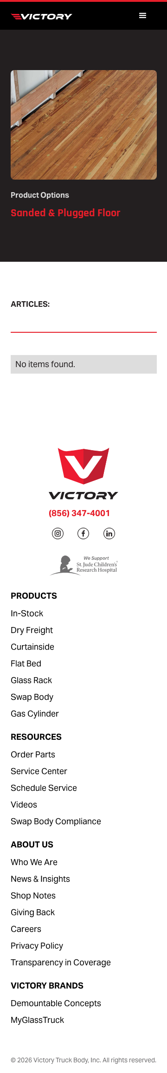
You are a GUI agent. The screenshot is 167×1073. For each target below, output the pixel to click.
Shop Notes (33, 895)
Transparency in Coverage (61, 962)
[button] (143, 16)
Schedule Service (44, 787)
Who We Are (34, 862)
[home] (44, 15)
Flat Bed (26, 663)
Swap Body (32, 697)
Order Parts (33, 754)
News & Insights (40, 878)
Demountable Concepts (56, 1003)
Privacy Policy (37, 945)
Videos (24, 804)
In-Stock (27, 613)
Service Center (39, 771)
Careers (26, 929)
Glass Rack (31, 680)
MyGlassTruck (37, 1020)
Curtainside (32, 646)
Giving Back (33, 912)
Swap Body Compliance (56, 821)
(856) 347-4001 (79, 513)
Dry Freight (32, 630)
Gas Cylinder (35, 713)
